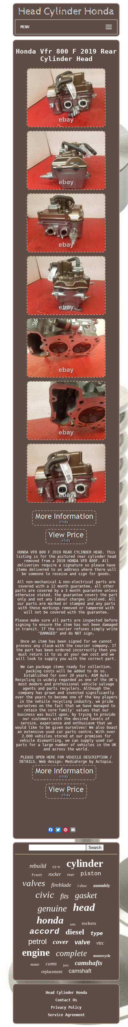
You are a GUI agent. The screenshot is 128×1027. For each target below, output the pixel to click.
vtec (100, 943)
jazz (66, 965)
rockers (89, 923)
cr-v (56, 866)
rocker (54, 874)
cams (51, 963)
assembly (101, 885)
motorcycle (101, 956)
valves (33, 883)
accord (44, 931)
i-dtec (82, 885)
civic (44, 894)
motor (34, 964)
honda (50, 920)
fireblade (61, 885)
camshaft (80, 971)
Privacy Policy (66, 1007)
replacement (51, 971)
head (84, 907)
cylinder (84, 863)
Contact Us (66, 1000)
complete (71, 953)
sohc (72, 924)
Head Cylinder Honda (66, 992)
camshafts (88, 963)
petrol (37, 941)
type (96, 933)
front (36, 875)
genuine (52, 908)
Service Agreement (66, 1015)
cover (60, 942)
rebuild (38, 866)
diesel (75, 932)
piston (90, 873)
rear (70, 874)
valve (82, 942)
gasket (86, 895)
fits (64, 896)
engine (36, 952)
